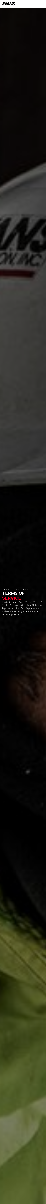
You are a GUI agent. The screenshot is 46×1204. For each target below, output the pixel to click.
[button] (41, 4)
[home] (8, 4)
